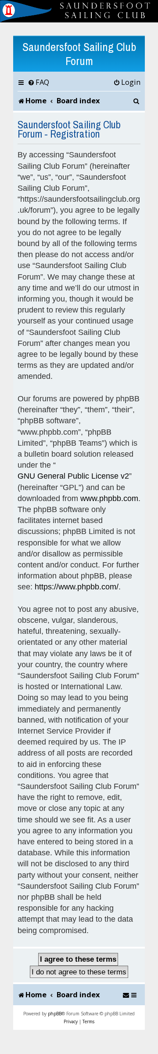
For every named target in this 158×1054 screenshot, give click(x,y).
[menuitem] (38, 82)
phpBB (54, 1013)
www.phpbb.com (109, 498)
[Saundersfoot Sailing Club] (79, 11)
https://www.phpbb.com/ (76, 586)
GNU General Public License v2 (73, 476)
